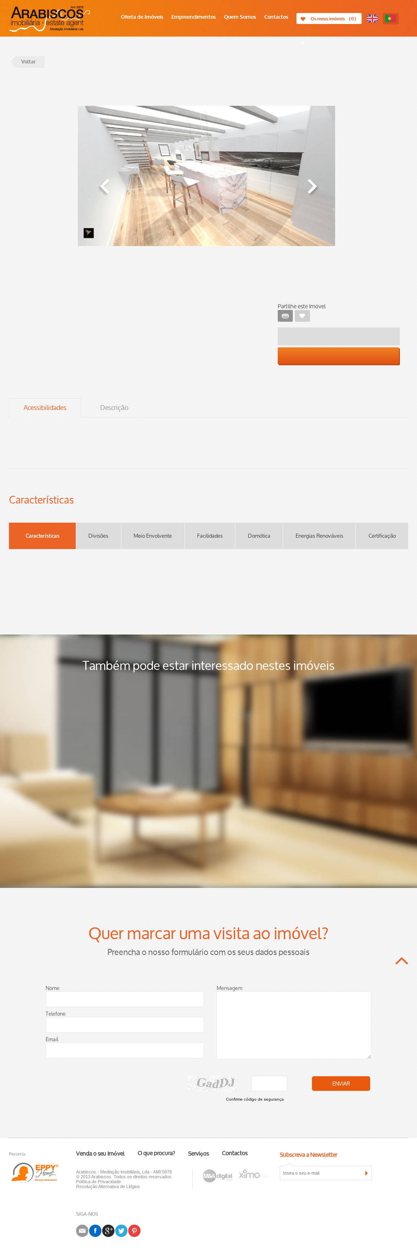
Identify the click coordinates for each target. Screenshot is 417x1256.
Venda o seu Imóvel (100, 1154)
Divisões (98, 536)
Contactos (276, 17)
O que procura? (156, 1153)
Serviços (198, 1154)
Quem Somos (240, 17)
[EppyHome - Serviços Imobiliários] (42, 1172)
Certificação (382, 536)
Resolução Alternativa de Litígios (108, 1186)
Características (42, 536)
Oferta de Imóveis (142, 17)
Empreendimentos (193, 17)
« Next (313, 188)
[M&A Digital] (217, 1172)
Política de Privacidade (98, 1181)
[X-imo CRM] (253, 1172)
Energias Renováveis (319, 536)
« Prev (104, 188)
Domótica (259, 536)
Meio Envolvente (153, 536)
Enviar (341, 1084)
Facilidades (210, 536)
